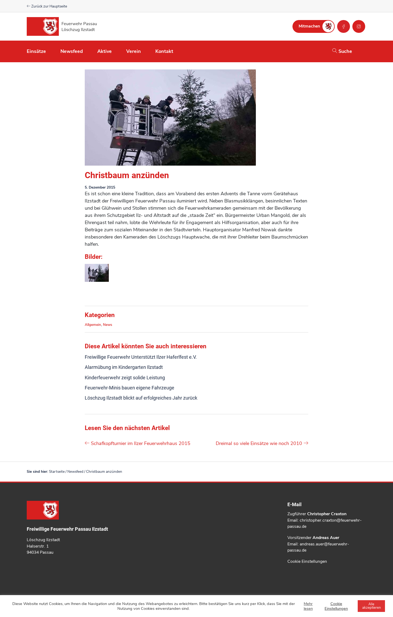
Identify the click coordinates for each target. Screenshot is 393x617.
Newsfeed (71, 51)
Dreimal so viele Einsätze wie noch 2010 (259, 443)
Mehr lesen (308, 606)
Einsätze (36, 51)
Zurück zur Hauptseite (48, 6)
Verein (133, 51)
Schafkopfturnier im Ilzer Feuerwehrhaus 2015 (140, 443)
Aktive (104, 51)
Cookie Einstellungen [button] (307, 561)
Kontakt (164, 51)
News (107, 324)
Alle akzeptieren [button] (371, 606)
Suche (344, 51)
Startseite (57, 471)
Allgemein (93, 324)
